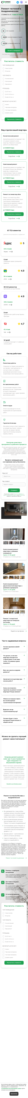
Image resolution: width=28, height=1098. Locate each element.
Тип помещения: (8, 65)
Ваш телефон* (6, 481)
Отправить (14, 490)
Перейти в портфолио (17, 631)
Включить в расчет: (9, 101)
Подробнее (11, 156)
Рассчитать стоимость (14, 119)
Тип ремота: (6, 75)
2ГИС (5, 279)
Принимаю (14, 1093)
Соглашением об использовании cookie (11, 1088)
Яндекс (6, 251)
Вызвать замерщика (14, 50)
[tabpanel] (14, 177)
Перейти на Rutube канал (14, 784)
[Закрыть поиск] (17, 2)
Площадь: (5, 88)
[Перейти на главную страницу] (6, 2)
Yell (5, 332)
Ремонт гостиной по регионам (15, 858)
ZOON (6, 305)
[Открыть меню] (26, 2)
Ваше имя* (5, 473)
